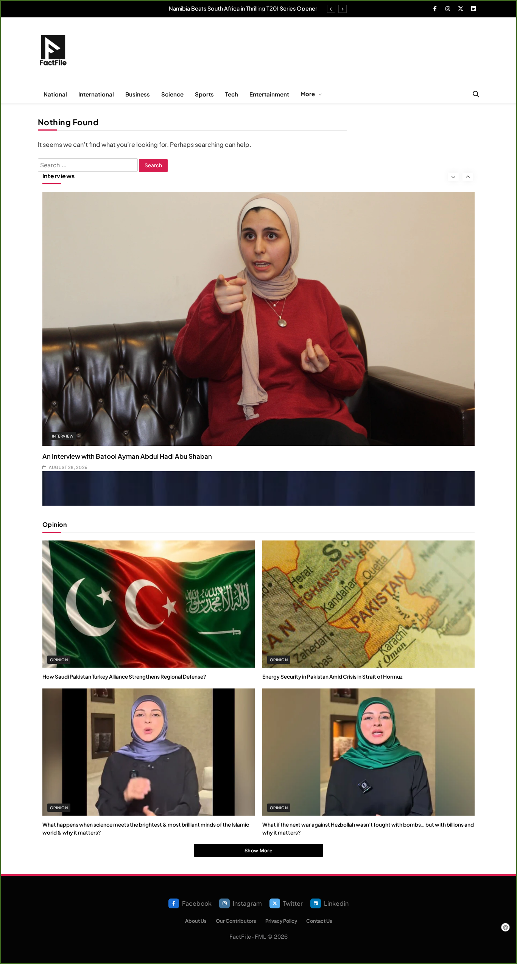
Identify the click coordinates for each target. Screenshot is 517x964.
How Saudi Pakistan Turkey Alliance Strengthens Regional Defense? (124, 676)
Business (137, 94)
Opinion (59, 659)
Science (172, 94)
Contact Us (319, 921)
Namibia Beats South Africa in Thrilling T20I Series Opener (243, 8)
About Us (196, 921)
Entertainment (269, 94)
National (55, 94)
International (96, 94)
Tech (231, 94)
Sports (204, 94)
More (308, 93)
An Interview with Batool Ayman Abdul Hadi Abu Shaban (127, 456)
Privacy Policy (281, 921)
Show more (258, 850)
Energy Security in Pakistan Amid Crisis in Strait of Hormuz (332, 676)
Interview (62, 436)
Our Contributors (236, 921)
